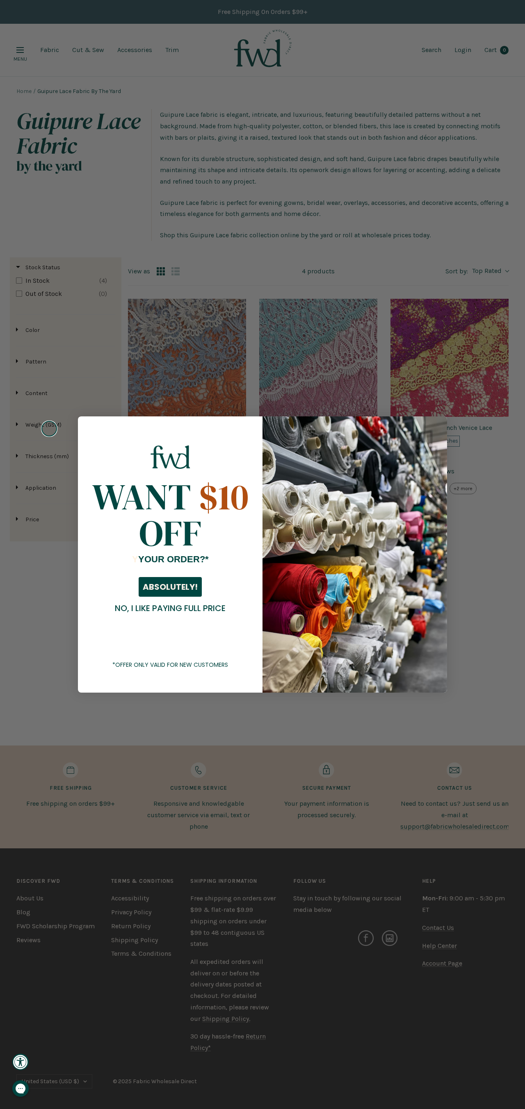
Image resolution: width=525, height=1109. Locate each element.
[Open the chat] (20, 1088)
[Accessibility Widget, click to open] (20, 1062)
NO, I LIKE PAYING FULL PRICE (170, 608)
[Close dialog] (49, 428)
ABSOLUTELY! (170, 587)
